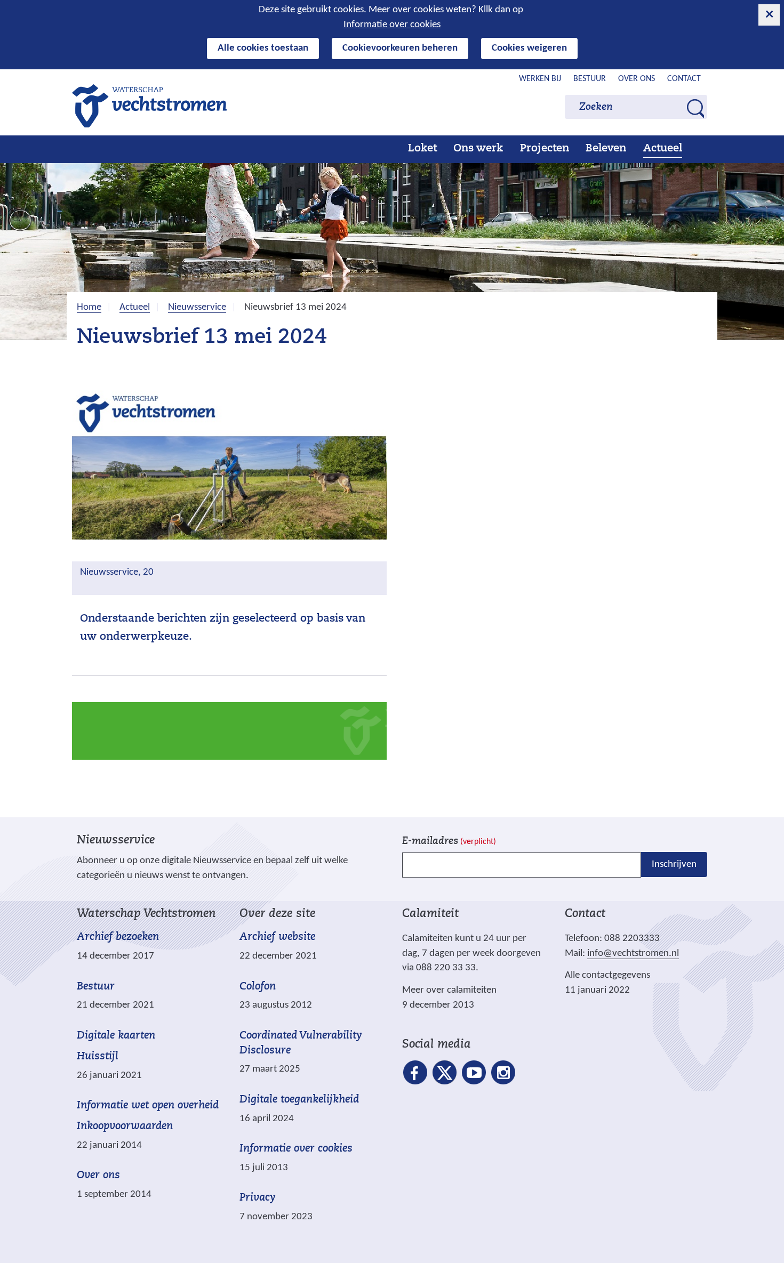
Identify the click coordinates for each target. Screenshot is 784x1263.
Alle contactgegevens (607, 975)
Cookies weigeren (529, 48)
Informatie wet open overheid (148, 1106)
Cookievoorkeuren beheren (400, 48)
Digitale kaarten (116, 1036)
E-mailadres (449, 841)
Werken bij (540, 79)
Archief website (277, 937)
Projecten (544, 148)
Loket (422, 148)
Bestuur (589, 79)
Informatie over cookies (392, 25)
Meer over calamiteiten (449, 990)
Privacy (257, 1198)
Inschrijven (674, 864)
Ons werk (478, 148)
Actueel (662, 148)
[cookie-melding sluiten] (769, 15)
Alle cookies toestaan (263, 48)
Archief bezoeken (118, 937)
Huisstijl (97, 1056)
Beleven (606, 148)
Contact (684, 79)
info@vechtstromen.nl (633, 953)
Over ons (636, 79)
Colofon (257, 987)
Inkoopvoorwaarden (125, 1126)
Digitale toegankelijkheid (299, 1100)
